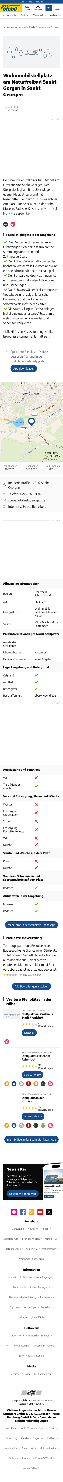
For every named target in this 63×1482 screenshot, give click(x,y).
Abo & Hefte (17, 1335)
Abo (22, 1)
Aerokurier (11, 1428)
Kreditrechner (48, 1248)
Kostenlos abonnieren (22, 1193)
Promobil (26, 1458)
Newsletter (33, 1228)
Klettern (51, 1438)
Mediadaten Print (43, 1373)
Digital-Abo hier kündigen (23, 1307)
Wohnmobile (38, 15)
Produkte (39, 1)
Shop (46, 1228)
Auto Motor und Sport (33, 1428)
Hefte (29, 1)
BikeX (51, 1428)
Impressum (46, 1297)
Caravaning (18, 1228)
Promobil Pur (50, 1238)
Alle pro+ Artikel (10, 15)
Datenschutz (19, 1287)
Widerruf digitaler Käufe (31, 1317)
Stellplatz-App (11, 1238)
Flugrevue (38, 1438)
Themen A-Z (31, 1248)
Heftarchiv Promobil (38, 1335)
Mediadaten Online (20, 1373)
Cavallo (25, 1438)
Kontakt (12, 1277)
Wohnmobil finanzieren (31, 1258)
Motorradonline (48, 1448)
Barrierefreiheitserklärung (22, 1297)
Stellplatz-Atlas (13, 1248)
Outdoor (13, 1458)
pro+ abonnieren (31, 1238)
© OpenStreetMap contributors (52, 456)
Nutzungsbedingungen (41, 1277)
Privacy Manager (39, 1287)
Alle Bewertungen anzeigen (31, 986)
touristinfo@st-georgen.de (26, 500)
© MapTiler (50, 452)
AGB (22, 1277)
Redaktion (45, 1307)
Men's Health (29, 1448)
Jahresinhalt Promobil (44, 1345)
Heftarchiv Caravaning (17, 1345)
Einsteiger (25, 15)
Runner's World (43, 1458)
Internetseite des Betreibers (27, 506)
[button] (31, 52)
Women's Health (31, 1468)
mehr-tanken (11, 1448)
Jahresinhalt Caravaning (31, 1355)
